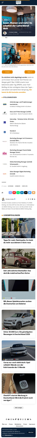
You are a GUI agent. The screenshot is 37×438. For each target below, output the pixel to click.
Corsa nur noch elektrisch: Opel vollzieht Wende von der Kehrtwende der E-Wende (16, 365)
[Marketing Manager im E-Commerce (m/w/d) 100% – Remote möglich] (5, 141)
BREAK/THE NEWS (9, 359)
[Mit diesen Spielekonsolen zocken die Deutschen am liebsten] (18, 289)
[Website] (26, 199)
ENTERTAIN (7, 298)
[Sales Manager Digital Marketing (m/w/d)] (5, 174)
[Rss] (30, 419)
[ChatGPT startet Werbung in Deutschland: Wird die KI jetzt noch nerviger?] (18, 383)
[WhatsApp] (23, 419)
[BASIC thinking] (18, 3)
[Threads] (25, 419)
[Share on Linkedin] (22, 192)
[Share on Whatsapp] (18, 192)
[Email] (33, 192)
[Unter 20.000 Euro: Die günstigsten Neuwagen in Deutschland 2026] (18, 320)
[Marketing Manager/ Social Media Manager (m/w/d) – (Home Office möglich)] (5, 153)
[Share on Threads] (26, 192)
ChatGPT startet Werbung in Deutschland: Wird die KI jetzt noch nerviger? (18, 398)
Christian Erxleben (13, 32)
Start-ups (24, 186)
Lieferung (10, 186)
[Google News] (8, 419)
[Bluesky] (28, 419)
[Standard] (5, 132)
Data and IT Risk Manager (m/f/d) (20, 112)
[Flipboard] (16, 419)
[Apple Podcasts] (21, 419)
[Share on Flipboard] (14, 192)
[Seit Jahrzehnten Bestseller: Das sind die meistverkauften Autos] (18, 259)
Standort (17, 186)
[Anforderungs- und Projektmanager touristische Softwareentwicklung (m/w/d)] (5, 104)
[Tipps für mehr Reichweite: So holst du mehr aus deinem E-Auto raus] (18, 228)
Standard (13, 131)
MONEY (6, 267)
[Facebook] (28, 199)
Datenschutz (8, 435)
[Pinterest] (32, 199)
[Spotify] (18, 419)
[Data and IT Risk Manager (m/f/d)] (5, 113)
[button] (31, 432)
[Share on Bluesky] (29, 192)
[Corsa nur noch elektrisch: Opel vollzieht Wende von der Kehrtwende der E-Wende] (18, 350)
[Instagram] (30, 199)
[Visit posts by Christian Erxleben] (5, 33)
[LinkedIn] (34, 199)
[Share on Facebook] (10, 192)
